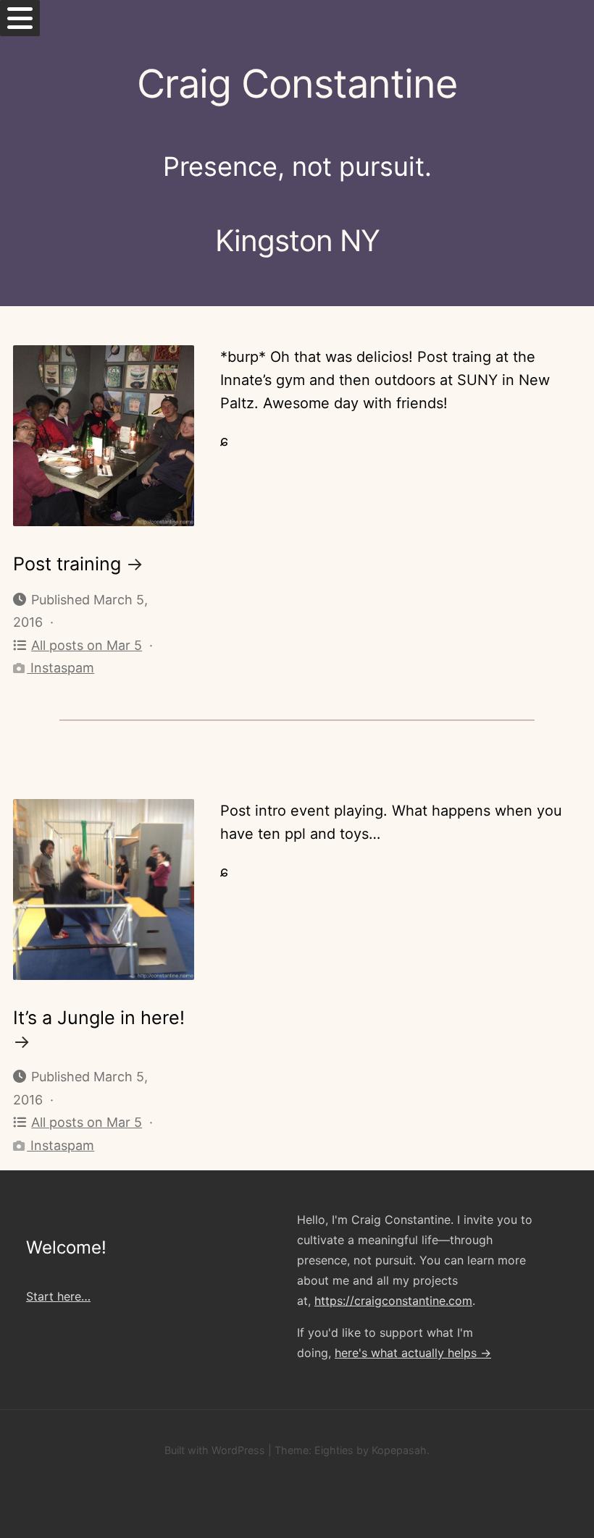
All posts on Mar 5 (86, 645)
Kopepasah (399, 1450)
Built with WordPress (214, 1450)
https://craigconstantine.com (393, 1300)
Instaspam (60, 667)
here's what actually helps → (413, 1352)
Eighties (334, 1450)
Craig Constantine (297, 83)
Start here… (58, 1296)
